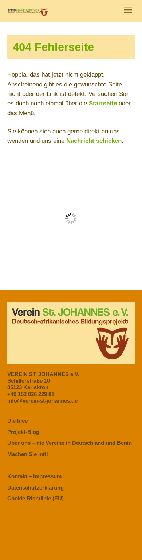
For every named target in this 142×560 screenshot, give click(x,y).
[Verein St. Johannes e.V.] (27, 13)
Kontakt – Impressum (34, 476)
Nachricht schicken (94, 140)
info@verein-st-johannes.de (42, 401)
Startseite (103, 103)
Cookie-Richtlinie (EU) (35, 498)
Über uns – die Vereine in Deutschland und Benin (69, 443)
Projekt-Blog (23, 432)
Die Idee (17, 421)
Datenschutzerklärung (35, 487)
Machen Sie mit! (27, 454)
